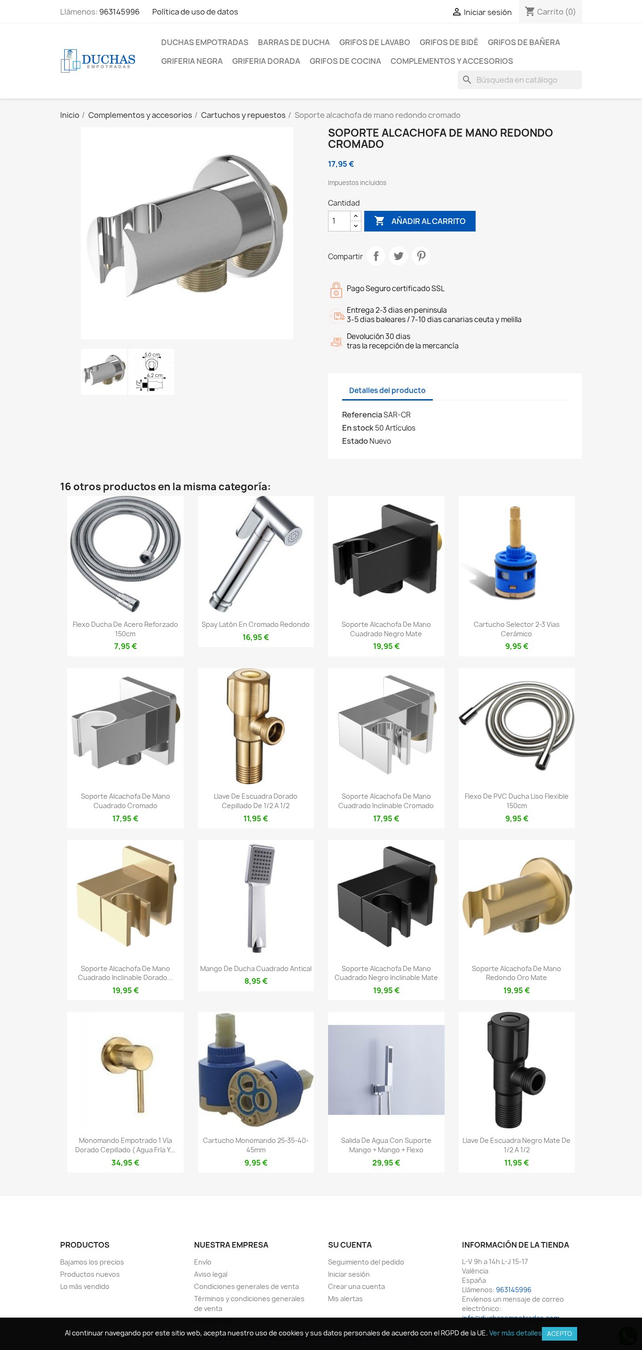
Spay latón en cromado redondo (256, 624)
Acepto (559, 1333)
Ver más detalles (515, 1332)
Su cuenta (350, 1245)
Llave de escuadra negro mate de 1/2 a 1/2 (516, 1145)
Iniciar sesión (349, 1274)
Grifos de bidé (449, 42)
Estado (355, 441)
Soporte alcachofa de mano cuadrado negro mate (386, 629)
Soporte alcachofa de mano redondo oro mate (516, 973)
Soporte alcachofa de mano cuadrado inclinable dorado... (125, 973)
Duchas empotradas (205, 42)
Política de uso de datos (195, 12)
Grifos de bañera (524, 42)
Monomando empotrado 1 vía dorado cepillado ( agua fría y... (125, 1145)
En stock (358, 427)
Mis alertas (345, 1298)
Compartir (376, 256)
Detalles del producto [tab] (387, 390)
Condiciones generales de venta (246, 1286)
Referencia (362, 414)
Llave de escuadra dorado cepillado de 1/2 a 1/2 (256, 801)
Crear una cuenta (356, 1286)
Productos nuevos (90, 1274)
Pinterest (421, 256)
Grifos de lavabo (374, 42)
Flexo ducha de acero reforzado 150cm (125, 629)
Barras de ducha (294, 42)
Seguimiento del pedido (366, 1261)
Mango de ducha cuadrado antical (256, 968)
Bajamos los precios (92, 1261)
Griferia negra (192, 61)
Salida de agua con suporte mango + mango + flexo (386, 1145)
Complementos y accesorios (452, 61)
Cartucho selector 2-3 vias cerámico (517, 629)
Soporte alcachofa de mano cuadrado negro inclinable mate (386, 973)
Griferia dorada (266, 61)
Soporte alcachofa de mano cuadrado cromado (125, 801)
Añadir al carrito (420, 220)
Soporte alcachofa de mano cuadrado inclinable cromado (386, 801)
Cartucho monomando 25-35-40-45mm (256, 1145)
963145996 (119, 12)
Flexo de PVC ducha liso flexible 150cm (517, 801)
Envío (202, 1261)
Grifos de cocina (345, 61)
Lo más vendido (85, 1286)
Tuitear (398, 256)
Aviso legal (210, 1274)
